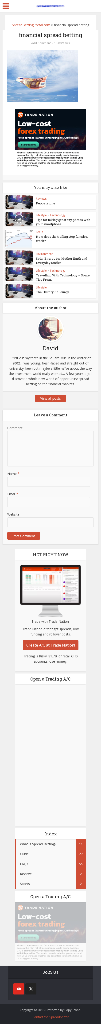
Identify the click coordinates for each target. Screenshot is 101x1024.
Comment (15, 428)
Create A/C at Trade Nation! (50, 645)
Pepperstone (45, 203)
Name (13, 473)
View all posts (50, 398)
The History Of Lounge (53, 292)
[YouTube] (18, 988)
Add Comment (41, 43)
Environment (44, 254)
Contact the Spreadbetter (50, 1017)
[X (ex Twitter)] (30, 988)
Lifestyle (41, 215)
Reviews (41, 199)
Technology (57, 215)
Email (12, 494)
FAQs (39, 232)
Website (13, 514)
